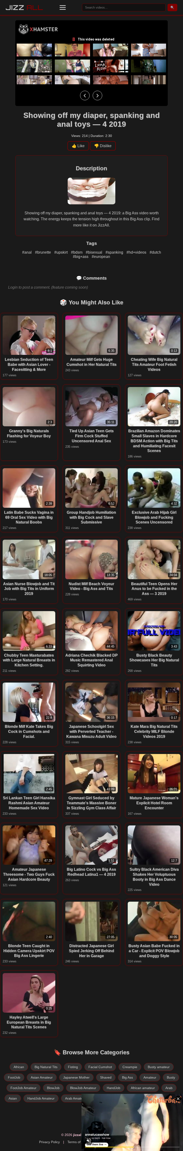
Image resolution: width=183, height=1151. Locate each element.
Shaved (106, 1077)
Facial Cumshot (100, 1067)
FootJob (14, 1077)
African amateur (143, 1088)
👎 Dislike (103, 146)
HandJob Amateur (41, 1098)
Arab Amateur (75, 1098)
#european (101, 257)
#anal (27, 252)
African (19, 1067)
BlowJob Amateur (83, 1088)
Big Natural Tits (46, 1067)
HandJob (113, 1088)
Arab (169, 1088)
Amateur (149, 1077)
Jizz (24, 7)
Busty (171, 1077)
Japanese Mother (76, 1077)
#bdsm (77, 252)
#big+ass (81, 257)
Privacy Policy (49, 1142)
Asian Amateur (42, 1077)
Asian (13, 1098)
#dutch (155, 252)
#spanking (115, 252)
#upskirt (61, 252)
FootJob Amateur (23, 1088)
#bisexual (94, 252)
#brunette (43, 252)
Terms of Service (80, 1142)
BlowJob (53, 1088)
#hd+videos (137, 252)
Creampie (129, 1067)
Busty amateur (159, 1067)
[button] (63, 7)
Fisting (73, 1067)
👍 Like (78, 146)
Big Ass (127, 1077)
